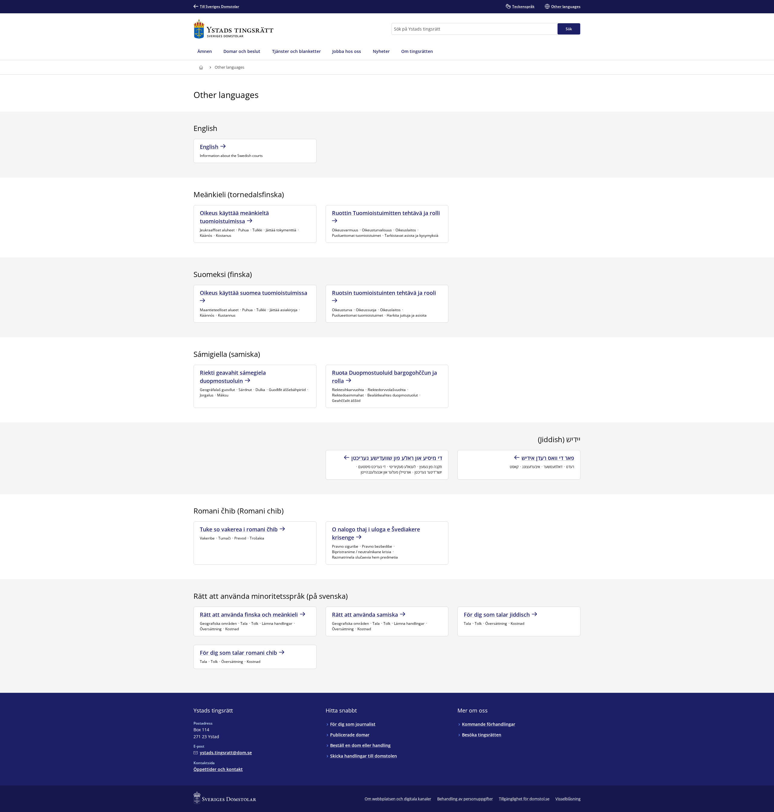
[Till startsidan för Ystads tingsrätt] (233, 29)
